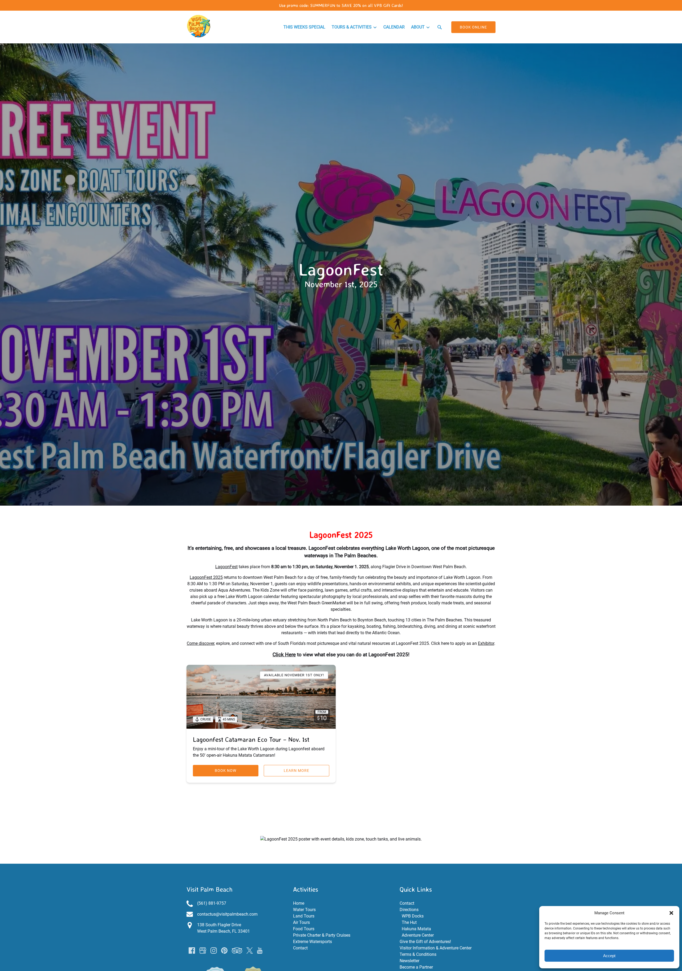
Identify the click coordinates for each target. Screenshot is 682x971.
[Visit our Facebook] (192, 950)
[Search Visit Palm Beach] (439, 27)
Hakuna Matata (416, 928)
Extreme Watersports (312, 941)
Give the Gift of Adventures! (425, 941)
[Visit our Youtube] (259, 950)
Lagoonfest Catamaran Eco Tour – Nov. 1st (251, 739)
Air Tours (301, 922)
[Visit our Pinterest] (224, 950)
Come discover (200, 643)
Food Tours (303, 928)
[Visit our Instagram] (213, 950)
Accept (609, 955)
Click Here (284, 655)
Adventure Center (418, 935)
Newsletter (409, 960)
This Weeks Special (304, 27)
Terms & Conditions (418, 954)
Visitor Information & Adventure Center (436, 947)
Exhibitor (486, 643)
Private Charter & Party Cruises (321, 935)
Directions (409, 909)
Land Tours (303, 916)
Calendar (394, 27)
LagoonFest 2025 (206, 577)
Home (298, 903)
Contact (300, 947)
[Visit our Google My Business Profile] (202, 950)
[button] (671, 913)
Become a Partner (416, 967)
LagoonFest (226, 566)
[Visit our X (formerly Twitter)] (249, 950)
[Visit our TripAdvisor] (237, 950)
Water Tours (304, 909)
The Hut (409, 922)
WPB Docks (413, 916)
